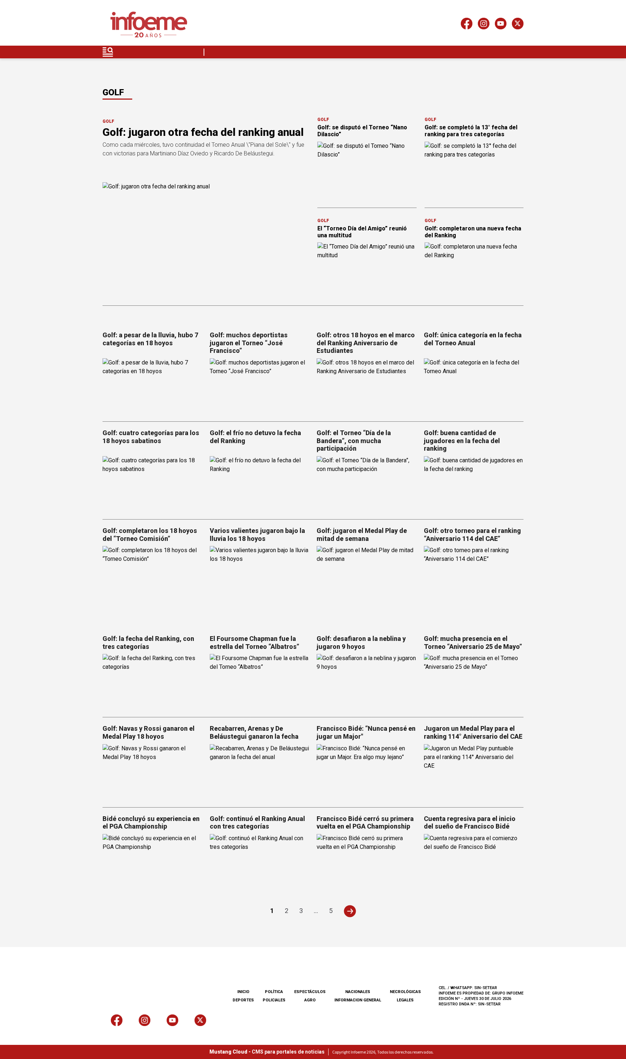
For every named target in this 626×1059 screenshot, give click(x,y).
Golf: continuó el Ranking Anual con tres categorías (257, 822)
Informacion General (357, 1000)
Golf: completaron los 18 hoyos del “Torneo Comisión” (150, 534)
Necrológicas (405, 992)
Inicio (243, 992)
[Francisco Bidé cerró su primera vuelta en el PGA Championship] (367, 862)
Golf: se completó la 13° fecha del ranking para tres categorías (471, 131)
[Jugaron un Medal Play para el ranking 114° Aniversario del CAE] (474, 772)
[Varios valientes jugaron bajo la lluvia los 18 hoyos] (260, 574)
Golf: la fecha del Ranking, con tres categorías (148, 642)
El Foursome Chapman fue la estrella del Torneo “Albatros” (254, 642)
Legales (405, 1000)
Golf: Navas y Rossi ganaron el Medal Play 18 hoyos (149, 732)
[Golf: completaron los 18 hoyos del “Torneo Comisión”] (153, 574)
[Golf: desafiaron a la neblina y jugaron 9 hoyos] (367, 682)
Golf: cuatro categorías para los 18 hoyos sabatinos (151, 437)
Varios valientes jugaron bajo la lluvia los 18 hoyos (257, 534)
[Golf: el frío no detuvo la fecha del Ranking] (260, 484)
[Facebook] (466, 25)
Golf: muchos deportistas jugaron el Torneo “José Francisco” (249, 342)
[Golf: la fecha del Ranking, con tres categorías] (153, 682)
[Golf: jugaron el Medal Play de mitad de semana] (367, 574)
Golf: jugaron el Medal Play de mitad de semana (362, 534)
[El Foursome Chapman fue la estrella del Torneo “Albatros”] (260, 682)
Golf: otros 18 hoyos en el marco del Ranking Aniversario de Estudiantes (366, 342)
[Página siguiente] (349, 911)
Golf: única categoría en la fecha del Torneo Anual (473, 339)
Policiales (274, 1000)
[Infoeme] (149, 25)
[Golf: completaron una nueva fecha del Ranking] (474, 270)
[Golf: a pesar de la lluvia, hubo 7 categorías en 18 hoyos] (153, 386)
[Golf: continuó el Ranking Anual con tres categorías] (260, 862)
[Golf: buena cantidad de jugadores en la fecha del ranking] (474, 484)
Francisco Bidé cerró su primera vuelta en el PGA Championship (365, 822)
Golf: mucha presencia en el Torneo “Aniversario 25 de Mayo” (473, 642)
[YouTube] (500, 25)
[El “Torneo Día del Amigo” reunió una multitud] (367, 270)
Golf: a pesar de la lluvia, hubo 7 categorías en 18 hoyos (150, 339)
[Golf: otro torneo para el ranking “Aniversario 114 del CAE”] (474, 574)
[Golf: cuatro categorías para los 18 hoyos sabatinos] (153, 484)
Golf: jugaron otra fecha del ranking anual (203, 132)
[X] (517, 25)
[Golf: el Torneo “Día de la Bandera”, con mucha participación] (367, 484)
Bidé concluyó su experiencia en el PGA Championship (151, 822)
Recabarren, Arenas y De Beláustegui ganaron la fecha (254, 732)
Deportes (243, 1000)
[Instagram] (483, 25)
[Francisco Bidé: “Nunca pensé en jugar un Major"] (367, 772)
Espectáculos (310, 992)
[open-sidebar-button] (108, 52)
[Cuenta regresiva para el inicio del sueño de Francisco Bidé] (474, 862)
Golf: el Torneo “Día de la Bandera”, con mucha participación (354, 440)
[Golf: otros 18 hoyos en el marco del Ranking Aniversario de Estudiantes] (367, 386)
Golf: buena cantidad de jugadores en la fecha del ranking (462, 440)
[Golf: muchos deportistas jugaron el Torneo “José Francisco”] (260, 386)
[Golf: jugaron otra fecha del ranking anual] (206, 240)
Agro (310, 1000)
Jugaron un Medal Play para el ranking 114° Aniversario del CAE (473, 732)
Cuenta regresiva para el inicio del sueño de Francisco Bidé (470, 822)
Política (274, 992)
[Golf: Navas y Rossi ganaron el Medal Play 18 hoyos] (153, 772)
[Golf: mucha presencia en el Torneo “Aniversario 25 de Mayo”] (474, 682)
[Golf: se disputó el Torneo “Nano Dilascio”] (367, 169)
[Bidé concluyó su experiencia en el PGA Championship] (153, 862)
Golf (108, 121)
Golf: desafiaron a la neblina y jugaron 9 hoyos (361, 642)
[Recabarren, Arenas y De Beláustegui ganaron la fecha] (260, 772)
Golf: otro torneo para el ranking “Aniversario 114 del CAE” (472, 534)
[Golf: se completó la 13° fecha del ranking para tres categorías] (474, 169)
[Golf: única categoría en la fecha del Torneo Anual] (474, 386)
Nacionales (357, 992)
